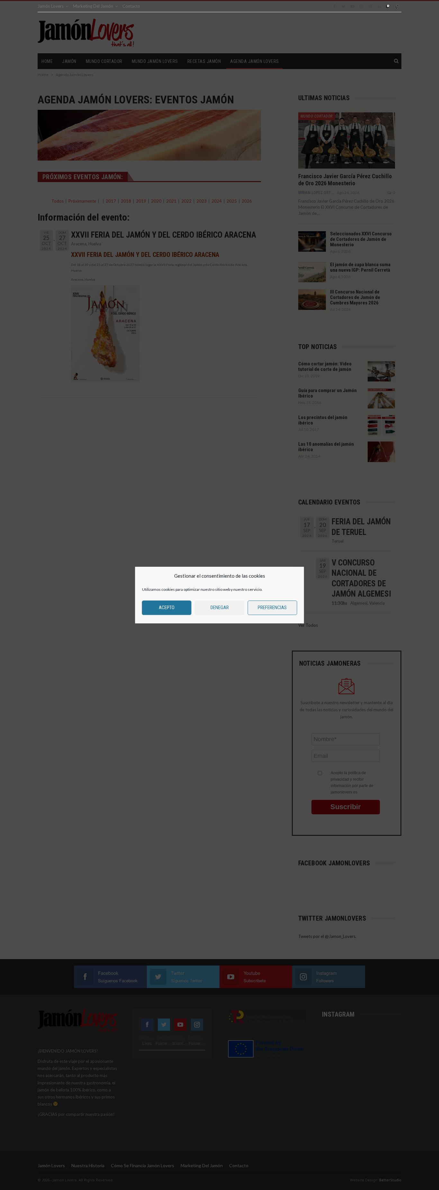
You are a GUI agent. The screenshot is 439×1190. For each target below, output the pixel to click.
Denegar (220, 607)
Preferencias (272, 607)
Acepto (167, 607)
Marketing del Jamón (93, 6)
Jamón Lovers (51, 6)
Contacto (131, 6)
